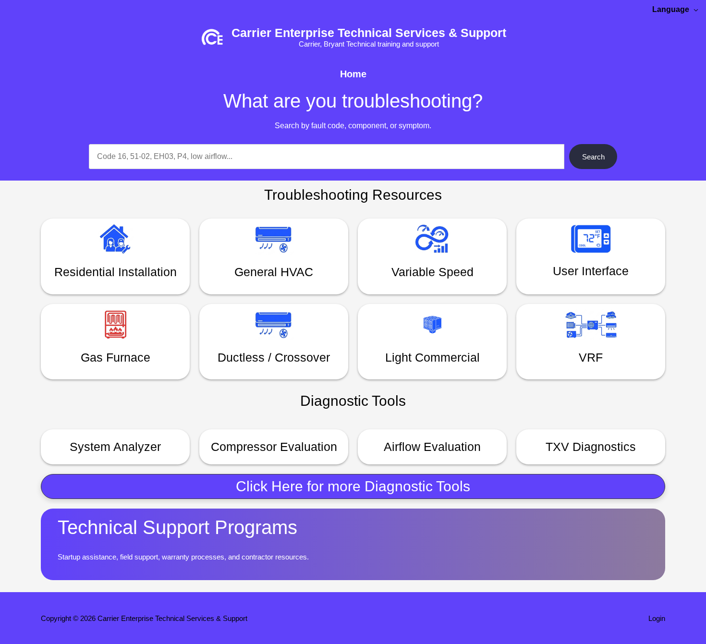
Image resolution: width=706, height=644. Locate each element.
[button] (353, 486)
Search (593, 157)
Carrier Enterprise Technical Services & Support (368, 32)
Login (656, 618)
